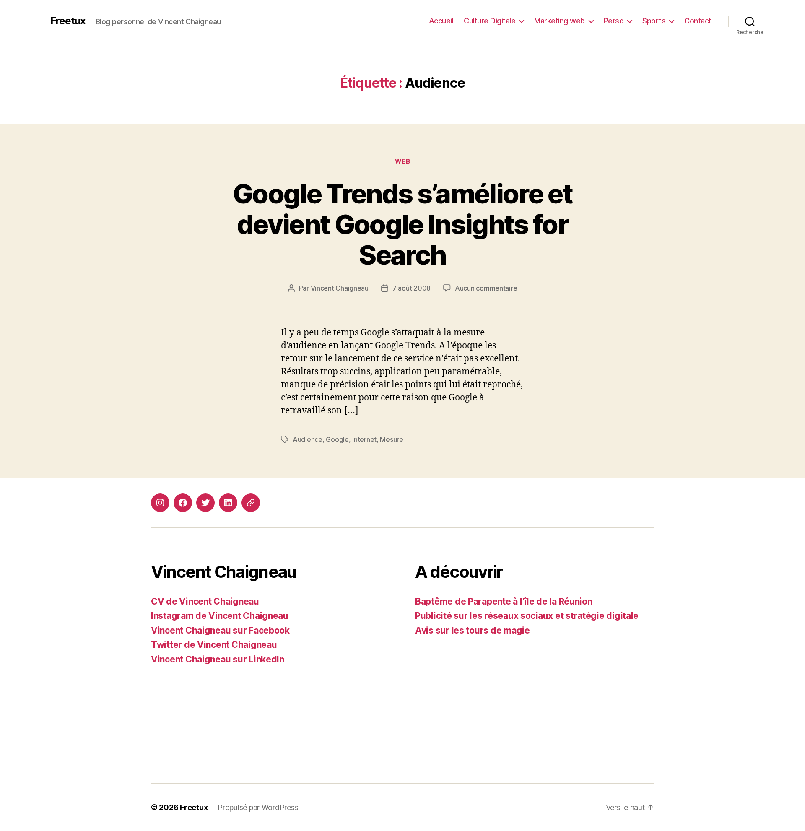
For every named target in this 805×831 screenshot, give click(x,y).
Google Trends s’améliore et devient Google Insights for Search (402, 224)
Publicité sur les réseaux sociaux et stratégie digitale (527, 615)
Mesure (391, 439)
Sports (653, 20)
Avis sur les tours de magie (472, 630)
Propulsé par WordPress (258, 807)
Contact (698, 20)
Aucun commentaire (486, 288)
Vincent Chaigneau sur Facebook (220, 630)
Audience (307, 439)
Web (402, 161)
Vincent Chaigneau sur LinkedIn (217, 659)
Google (337, 439)
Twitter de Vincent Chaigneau (214, 644)
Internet (364, 439)
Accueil (441, 20)
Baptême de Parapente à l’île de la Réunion (503, 601)
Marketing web (559, 20)
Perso (614, 20)
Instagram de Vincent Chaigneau (219, 615)
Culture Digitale (489, 20)
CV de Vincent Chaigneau (205, 601)
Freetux (68, 21)
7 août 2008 (411, 288)
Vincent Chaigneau (340, 288)
